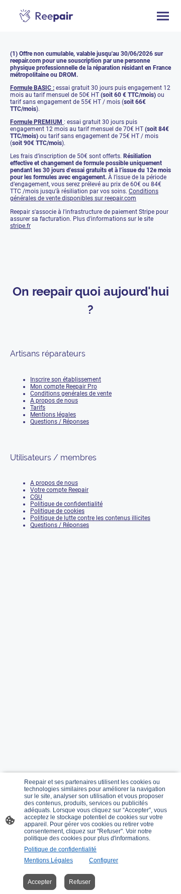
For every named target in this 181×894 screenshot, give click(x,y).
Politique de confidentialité (60, 849)
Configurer (103, 860)
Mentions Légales (48, 860)
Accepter (40, 881)
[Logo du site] (46, 16)
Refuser (79, 881)
